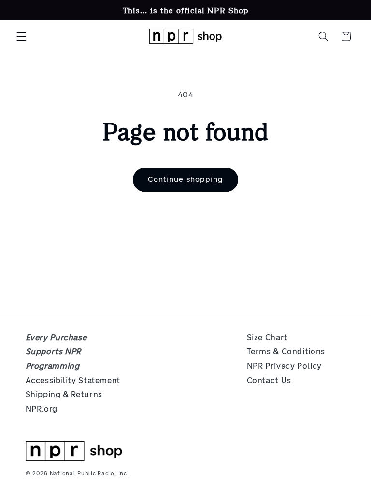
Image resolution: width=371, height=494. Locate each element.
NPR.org (41, 409)
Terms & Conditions (286, 351)
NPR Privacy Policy (284, 366)
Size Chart (267, 337)
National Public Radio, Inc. (89, 473)
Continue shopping (185, 179)
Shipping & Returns (64, 394)
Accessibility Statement (73, 380)
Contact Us (269, 380)
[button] (21, 36)
